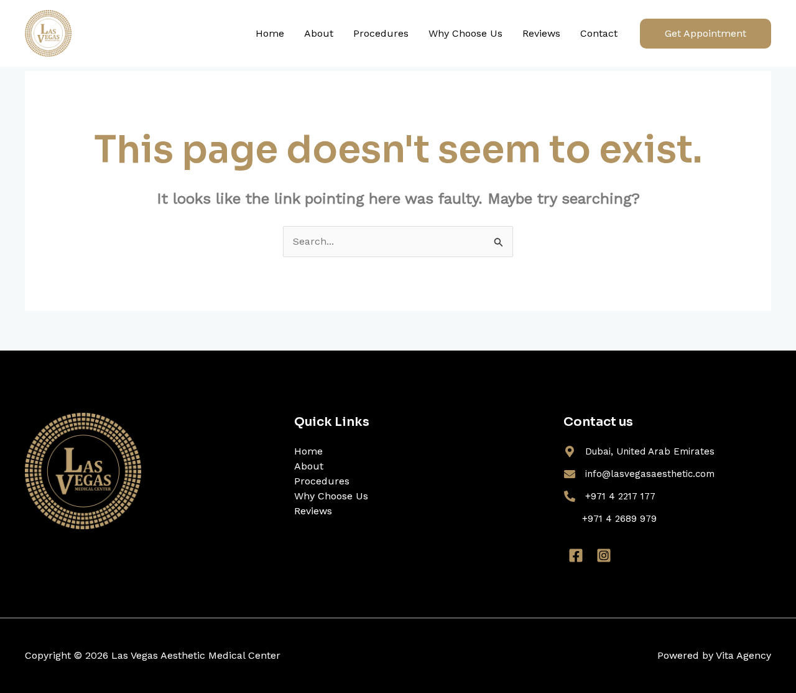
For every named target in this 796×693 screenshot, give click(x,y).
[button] (705, 34)
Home (270, 33)
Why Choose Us (465, 33)
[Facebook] (575, 555)
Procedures (381, 33)
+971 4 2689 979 (619, 518)
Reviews (541, 33)
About (318, 33)
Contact (599, 33)
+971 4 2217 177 (620, 496)
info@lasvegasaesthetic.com (650, 473)
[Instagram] (603, 555)
